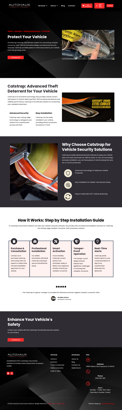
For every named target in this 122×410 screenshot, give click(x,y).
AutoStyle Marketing (107, 404)
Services (18, 31)
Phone (100, 376)
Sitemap (62, 404)
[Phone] (88, 372)
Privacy (50, 404)
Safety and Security (32, 31)
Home (10, 31)
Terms (56, 404)
